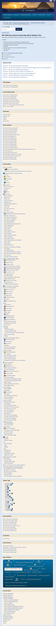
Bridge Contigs (7, 312)
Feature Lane (6, 199)
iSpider (5, 445)
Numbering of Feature (8, 245)
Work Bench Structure (8, 186)
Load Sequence (7, 248)
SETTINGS (5, 621)
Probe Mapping (7, 403)
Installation (6, 438)
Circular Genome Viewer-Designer (15, 53)
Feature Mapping (7, 233)
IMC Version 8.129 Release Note (10, 552)
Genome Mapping (7, 387)
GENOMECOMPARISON (8, 597)
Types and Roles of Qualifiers (10, 219)
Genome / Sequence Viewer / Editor (11, 258)
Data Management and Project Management (13, 468)
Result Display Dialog (8, 463)
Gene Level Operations (9, 410)
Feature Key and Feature (8, 212)
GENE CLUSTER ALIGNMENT (9, 611)
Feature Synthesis (8, 227)
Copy (6, 494)
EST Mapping (6, 390)
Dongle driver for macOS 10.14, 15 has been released (14, 547)
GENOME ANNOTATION (7, 595)
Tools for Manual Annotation (10, 358)
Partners (5, 117)
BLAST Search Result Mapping (10, 415)
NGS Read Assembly (9, 329)
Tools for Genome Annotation (10, 355)
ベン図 (6, 507)
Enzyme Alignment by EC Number (11, 383)
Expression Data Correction (10, 408)
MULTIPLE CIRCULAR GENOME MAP (11, 600)
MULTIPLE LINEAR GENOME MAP (11, 601)
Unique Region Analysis (9, 385)
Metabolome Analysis (7, 421)
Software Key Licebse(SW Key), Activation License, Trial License (17, 171)
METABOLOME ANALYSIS (8, 618)
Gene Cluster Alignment (9, 369)
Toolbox (6, 506)
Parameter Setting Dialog (9, 461)
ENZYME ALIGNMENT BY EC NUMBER (11, 609)
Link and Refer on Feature (9, 232)
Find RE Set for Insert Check (10, 321)
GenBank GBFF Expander (9, 453)
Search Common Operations (10, 287)
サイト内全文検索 (6, 27)
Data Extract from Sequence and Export (12, 253)
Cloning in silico (7, 304)
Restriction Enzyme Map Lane (10, 203)
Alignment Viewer (7, 474)
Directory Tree (7, 188)
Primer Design (8, 493)
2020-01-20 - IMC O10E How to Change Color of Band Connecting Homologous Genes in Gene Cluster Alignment (27, 67)
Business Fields (6, 116)
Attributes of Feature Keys (9, 215)
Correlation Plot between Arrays (11, 416)
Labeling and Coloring (8, 274)
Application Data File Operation (10, 256)
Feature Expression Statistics (10, 420)
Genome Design (6, 426)
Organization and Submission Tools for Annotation (14, 360)
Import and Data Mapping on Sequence (12, 251)
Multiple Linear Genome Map (10, 367)
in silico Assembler (8, 443)
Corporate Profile (7, 114)
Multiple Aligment (7, 364)
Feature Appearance (8, 236)
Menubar (6, 190)
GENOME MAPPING (7, 615)
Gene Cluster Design (8, 431)
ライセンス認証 (8, 500)
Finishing (6, 336)
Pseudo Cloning (7, 324)
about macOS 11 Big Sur (8, 545)
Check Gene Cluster (8, 433)
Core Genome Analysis (9, 377)
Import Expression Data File (10, 405)
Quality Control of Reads (9, 334)
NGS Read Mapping (8, 398)
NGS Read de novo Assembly (10, 471)
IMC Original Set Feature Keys (10, 217)
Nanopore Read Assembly (10, 330)
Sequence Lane (7, 197)
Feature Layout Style (8, 195)
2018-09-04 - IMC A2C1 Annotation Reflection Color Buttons (15, 66)
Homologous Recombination (10, 323)
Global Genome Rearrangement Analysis (12, 378)
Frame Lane (6, 207)
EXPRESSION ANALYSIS (8, 616)
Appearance (7, 497)
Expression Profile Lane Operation (11, 407)
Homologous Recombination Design (11, 430)
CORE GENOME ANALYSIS (9, 613)
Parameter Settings (8, 440)
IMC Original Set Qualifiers (9, 220)
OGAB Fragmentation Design (10, 435)
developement (8, 508)
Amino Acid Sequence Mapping (10, 395)
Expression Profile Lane (9, 208)
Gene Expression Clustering (10, 418)
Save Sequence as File (8, 250)
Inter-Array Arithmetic (8, 411)
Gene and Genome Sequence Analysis (11, 337)
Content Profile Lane (8, 200)
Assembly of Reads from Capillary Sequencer (14, 332)
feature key (7, 484)
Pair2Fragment (7, 451)
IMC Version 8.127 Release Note (10, 549)
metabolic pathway (9, 503)
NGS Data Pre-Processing (9, 469)
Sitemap (5, 119)
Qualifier (7, 496)
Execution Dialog (7, 459)
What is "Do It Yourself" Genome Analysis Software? (14, 465)
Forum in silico (6, 538)
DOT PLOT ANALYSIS (8, 603)
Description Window (8, 275)
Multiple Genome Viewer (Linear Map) (12, 266)
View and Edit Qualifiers (9, 222)
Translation (6, 345)
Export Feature (7, 243)
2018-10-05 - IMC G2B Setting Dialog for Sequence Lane (15, 77)
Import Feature (7, 241)
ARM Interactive (7, 450)
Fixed (6, 501)
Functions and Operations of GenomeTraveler (13, 466)
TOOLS (4, 623)
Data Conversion (7, 255)
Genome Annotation (7, 350)
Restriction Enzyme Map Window (11, 284)
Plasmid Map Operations (9, 316)
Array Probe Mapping (8, 397)
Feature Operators (8, 230)
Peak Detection (7, 413)
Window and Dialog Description (9, 456)
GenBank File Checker (8, 455)
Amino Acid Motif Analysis (9, 348)
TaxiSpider (6, 446)
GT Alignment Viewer (8, 282)
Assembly (6, 327)
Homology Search (8, 295)
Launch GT (6, 180)
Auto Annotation (7, 354)
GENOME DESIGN (6, 619)
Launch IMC (6, 175)
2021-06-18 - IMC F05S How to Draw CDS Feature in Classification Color (18, 71)
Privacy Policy (6, 121)
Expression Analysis (7, 400)
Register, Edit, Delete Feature (10, 235)
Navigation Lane (7, 202)
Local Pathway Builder (8, 423)
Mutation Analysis (7, 382)
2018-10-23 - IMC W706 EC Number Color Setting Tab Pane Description (18, 75)
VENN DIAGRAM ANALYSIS (9, 605)
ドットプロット (8, 499)
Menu (6, 487)
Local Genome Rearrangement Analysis (12, 380)
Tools (4, 442)
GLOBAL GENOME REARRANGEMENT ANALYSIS (13, 606)
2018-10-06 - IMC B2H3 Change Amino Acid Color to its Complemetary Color (19, 73)
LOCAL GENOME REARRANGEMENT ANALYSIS (13, 608)
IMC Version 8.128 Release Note (10, 550)
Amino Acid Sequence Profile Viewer (12, 277)
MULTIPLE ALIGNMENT (8, 598)
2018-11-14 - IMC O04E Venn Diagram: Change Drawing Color (16, 69)
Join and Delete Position (9, 238)
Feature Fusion (7, 228)
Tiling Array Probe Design (9, 402)
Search (19, 29)
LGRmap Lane (7, 205)
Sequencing (5, 326)
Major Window (7, 458)
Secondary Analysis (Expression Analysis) (13, 476)
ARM (5, 448)
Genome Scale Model (8, 424)
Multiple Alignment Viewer (9, 278)
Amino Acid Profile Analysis (10, 347)
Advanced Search (5, 32)
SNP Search (6, 299)
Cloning (4, 303)
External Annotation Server (10, 357)
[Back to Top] (54, 624)
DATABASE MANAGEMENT (8, 593)
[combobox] (9, 29)
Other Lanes (6, 210)
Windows (7, 490)
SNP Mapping (7, 394)
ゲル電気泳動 (8, 510)
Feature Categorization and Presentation (12, 240)
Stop (6, 489)
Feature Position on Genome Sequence (12, 223)
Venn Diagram (8, 504)
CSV (6, 486)
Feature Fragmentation (9, 225)
